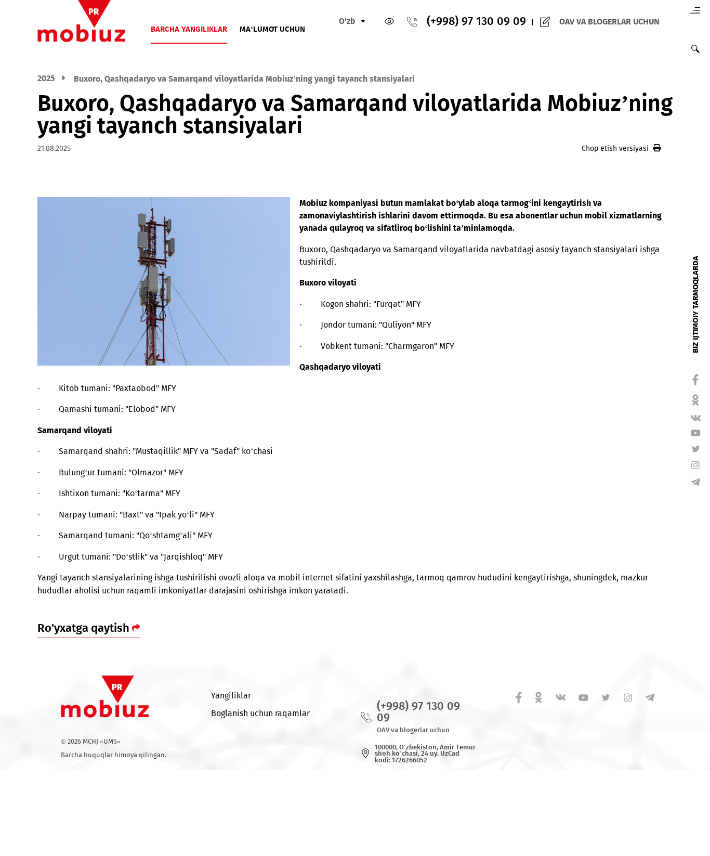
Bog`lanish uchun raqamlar (260, 713)
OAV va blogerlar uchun (609, 22)
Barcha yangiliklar (189, 29)
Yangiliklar (231, 696)
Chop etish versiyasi (615, 148)
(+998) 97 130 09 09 (476, 22)
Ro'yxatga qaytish (84, 628)
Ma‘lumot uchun (272, 29)
